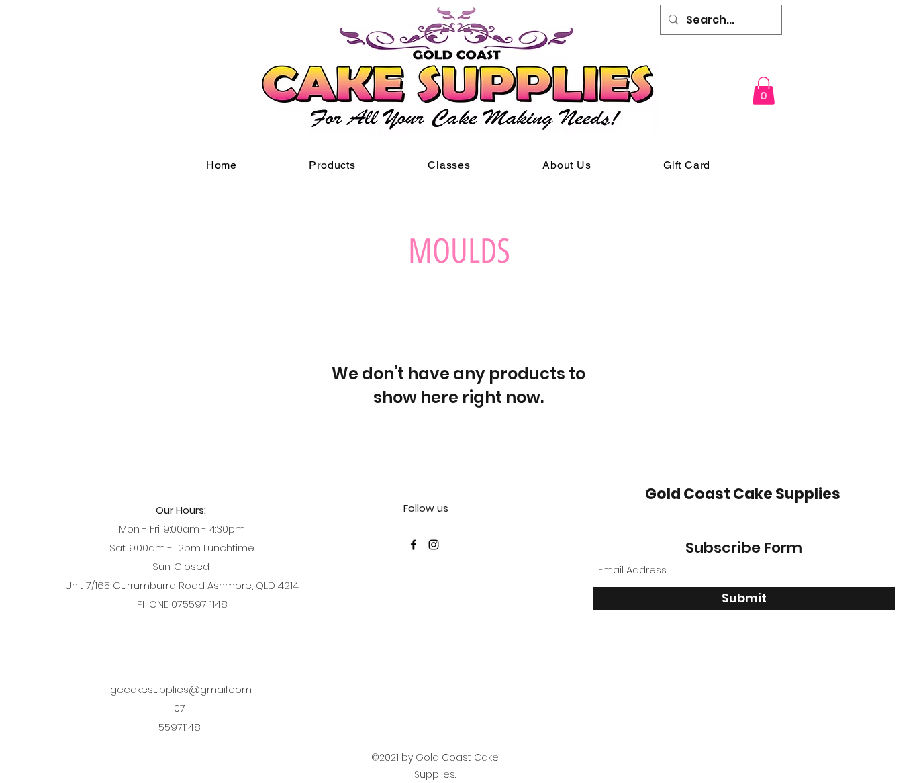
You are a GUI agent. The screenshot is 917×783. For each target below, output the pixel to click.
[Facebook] (413, 544)
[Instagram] (433, 544)
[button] (763, 91)
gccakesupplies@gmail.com (181, 689)
